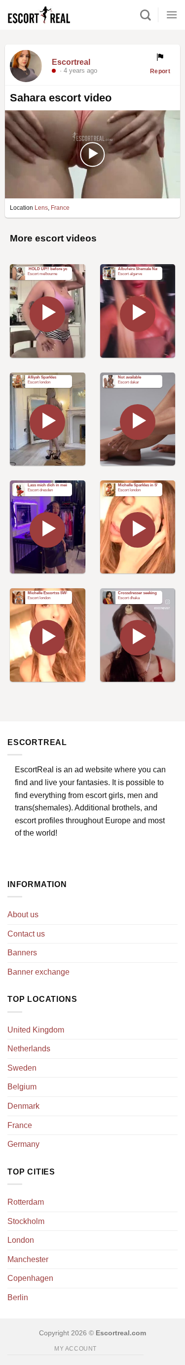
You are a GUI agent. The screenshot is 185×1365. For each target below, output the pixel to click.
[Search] (145, 14)
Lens (41, 207)
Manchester (27, 1259)
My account (75, 1348)
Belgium (22, 1087)
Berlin (17, 1297)
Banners (22, 952)
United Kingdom (35, 1030)
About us (22, 914)
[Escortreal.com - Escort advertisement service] (49, 15)
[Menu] (172, 14)
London (20, 1240)
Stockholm (25, 1221)
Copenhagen (30, 1278)
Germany (23, 1144)
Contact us (26, 934)
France (60, 207)
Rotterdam (25, 1202)
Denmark (23, 1106)
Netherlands (28, 1048)
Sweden (22, 1068)
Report (160, 71)
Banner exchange (38, 972)
